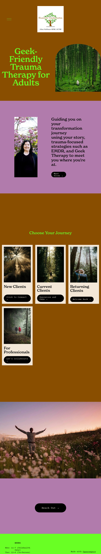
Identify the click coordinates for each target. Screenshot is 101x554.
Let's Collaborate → (17, 360)
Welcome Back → (82, 299)
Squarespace (89, 551)
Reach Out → (50, 507)
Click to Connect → (16, 298)
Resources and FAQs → (48, 298)
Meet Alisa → (58, 174)
